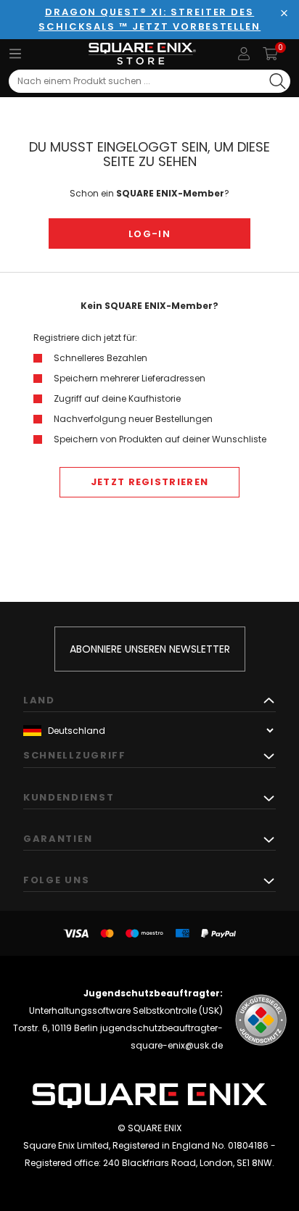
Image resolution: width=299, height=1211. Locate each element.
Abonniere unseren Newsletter (150, 649)
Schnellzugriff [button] (74, 755)
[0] (270, 53)
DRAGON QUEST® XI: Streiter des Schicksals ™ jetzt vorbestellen (149, 19)
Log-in (149, 234)
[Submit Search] (277, 81)
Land (39, 700)
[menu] (15, 53)
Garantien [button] (57, 839)
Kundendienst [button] (68, 797)
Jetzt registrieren (149, 482)
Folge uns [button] (56, 880)
